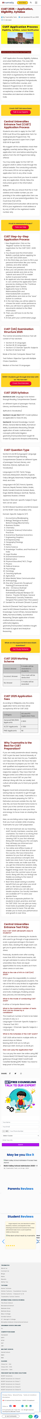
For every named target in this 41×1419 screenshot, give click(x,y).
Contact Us (5, 1271)
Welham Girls (5, 1308)
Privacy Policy (7, 1395)
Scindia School (6, 1316)
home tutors (30, 804)
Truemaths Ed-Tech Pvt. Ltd (13, 1410)
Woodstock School (7, 1305)
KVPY (2, 1337)
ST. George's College (8, 1319)
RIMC (2, 1355)
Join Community (11, 1416)
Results (3, 1279)
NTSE (2, 1340)
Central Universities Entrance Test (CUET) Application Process (20, 52)
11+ (2, 1328)
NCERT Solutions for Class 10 (11, 1389)
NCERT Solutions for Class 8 (10, 1384)
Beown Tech (15, 1411)
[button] (20, 112)
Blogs (3, 1274)
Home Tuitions (6, 1288)
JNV (2, 1346)
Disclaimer (6, 1397)
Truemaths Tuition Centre (10, 1296)
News (3, 1276)
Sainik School (5, 1352)
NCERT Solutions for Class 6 (10, 1378)
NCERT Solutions (6, 1376)
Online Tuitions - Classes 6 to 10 (12, 1294)
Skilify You (4, 1282)
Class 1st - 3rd (6, 1364)
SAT (2, 1343)
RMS (2, 1358)
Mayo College (5, 1314)
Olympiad (4, 1335)
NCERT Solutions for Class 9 (10, 1387)
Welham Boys (5, 1311)
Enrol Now (22, 3)
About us (4, 1268)
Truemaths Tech (11, 17)
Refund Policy (17, 1395)
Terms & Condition (29, 1395)
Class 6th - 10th (6, 1369)
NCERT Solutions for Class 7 (10, 1381)
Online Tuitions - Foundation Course (14, 1291)
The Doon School (7, 1303)
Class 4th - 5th (6, 1367)
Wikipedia (17, 703)
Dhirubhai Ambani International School (14, 1322)
